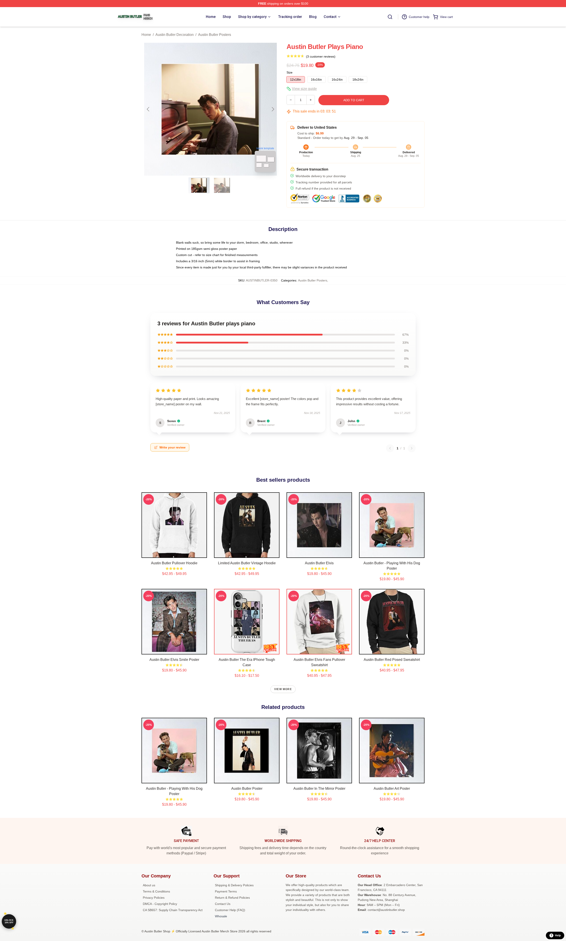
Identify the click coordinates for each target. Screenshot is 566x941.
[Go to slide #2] (222, 185)
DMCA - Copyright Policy (160, 904)
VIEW (174, 553)
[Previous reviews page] (390, 448)
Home (146, 35)
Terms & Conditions (156, 891)
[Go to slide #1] (199, 185)
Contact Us (222, 904)
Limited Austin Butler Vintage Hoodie (247, 563)
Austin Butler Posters (214, 35)
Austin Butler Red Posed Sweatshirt (392, 660)
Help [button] (558, 935)
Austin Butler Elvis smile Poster (174, 660)
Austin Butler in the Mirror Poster (319, 788)
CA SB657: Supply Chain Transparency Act (173, 910)
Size (290, 72)
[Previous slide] (148, 109)
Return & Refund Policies (232, 897)
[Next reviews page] (412, 448)
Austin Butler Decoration (174, 35)
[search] (390, 16)
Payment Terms (226, 891)
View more (283, 689)
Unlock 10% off (8, 921)
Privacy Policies (153, 897)
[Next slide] (272, 109)
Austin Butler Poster (246, 788)
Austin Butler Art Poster (392, 788)
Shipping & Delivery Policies (234, 885)
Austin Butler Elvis (319, 563)
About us (149, 885)
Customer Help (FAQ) (230, 910)
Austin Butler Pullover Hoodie (174, 563)
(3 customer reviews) (320, 56)
